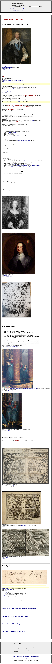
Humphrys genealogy (17, 3)
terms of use (9, 276)
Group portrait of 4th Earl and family (15, 616)
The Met (9, 487)
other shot (13, 390)
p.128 (5, 346)
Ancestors (20, 8)
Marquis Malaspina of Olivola (22, 165)
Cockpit (32, 120)
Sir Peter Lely (6, 275)
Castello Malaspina (14, 166)
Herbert (16, 19)
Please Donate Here (17, 650)
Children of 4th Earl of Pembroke (13, 631)
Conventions (19, 656)
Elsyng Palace (14, 89)
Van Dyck (5, 66)
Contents (21, 19)
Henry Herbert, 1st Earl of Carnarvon (24, 140)
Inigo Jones (15, 106)
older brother (5, 82)
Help (14, 656)
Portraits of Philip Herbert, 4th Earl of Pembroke (19, 608)
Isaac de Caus (8, 441)
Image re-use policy (28, 658)
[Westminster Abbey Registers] (12, 346)
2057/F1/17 (14, 319)
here (9, 68)
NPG (5, 276)
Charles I (12, 112)
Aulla (38, 165)
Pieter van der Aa (24, 525)
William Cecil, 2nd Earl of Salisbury (21, 587)
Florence (14, 164)
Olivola (33, 165)
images (6, 136)
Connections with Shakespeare (12, 624)
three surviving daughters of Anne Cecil (30, 388)
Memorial (22, 87)
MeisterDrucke (10, 231)
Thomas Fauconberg (11, 585)
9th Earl (16, 444)
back (9, 319)
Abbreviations (26, 656)
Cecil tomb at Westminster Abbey (15, 388)
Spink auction (9, 589)
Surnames (15, 8)
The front (5, 592)
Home (11, 8)
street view (29, 166)
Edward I (32, 84)
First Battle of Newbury (20, 135)
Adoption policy (20, 658)
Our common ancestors (7, 19)
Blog (24, 8)
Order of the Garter (13, 88)
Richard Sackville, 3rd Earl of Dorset (14, 102)
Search (41, 6)
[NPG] (10, 136)
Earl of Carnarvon (15, 139)
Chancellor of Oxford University (10, 111)
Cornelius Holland (5, 588)
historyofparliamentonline (18, 80)
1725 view (6, 557)
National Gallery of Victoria (7, 67)
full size (4, 68)
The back (5, 595)
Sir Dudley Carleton (21, 585)
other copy (5, 489)
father (4, 81)
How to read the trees (35, 656)
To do (22, 10)
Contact (14, 10)
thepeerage (10, 80)
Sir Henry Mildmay (38, 587)
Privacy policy (12, 658)
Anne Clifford (18, 101)
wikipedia (5, 80)
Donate (18, 10)
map (25, 166)
